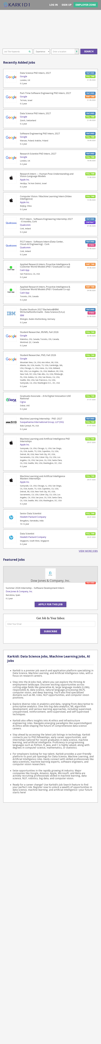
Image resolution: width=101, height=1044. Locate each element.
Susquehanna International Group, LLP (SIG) (42, 422)
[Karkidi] (17, 5)
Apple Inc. (24, 179)
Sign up (67, 4)
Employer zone (85, 4)
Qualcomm (25, 224)
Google (23, 76)
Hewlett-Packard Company (33, 516)
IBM (22, 315)
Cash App (24, 270)
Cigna (23, 401)
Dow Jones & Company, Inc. (19, 591)
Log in (53, 4)
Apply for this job (50, 604)
